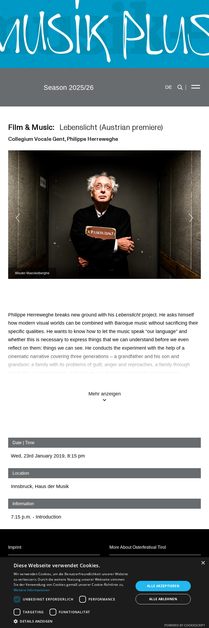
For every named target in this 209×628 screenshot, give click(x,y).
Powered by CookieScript (184, 625)
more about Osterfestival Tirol (137, 547)
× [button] (203, 563)
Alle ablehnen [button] (163, 599)
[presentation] (30, 217)
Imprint (14, 547)
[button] (72, 621)
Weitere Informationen (32, 590)
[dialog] (104, 592)
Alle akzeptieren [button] (163, 586)
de (168, 87)
